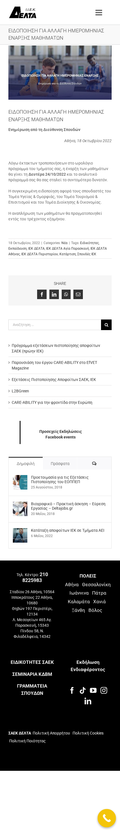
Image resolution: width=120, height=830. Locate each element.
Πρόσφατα (60, 463)
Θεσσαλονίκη (96, 584)
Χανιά (99, 601)
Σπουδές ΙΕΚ (86, 254)
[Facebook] (72, 690)
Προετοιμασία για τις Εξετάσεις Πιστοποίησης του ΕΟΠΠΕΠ (60, 479)
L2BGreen (20, 391)
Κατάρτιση (67, 254)
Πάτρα (99, 593)
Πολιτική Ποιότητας (27, 741)
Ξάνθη (78, 610)
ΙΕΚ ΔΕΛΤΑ (36, 249)
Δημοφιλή (26, 463)
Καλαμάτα (79, 601)
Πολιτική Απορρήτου (51, 733)
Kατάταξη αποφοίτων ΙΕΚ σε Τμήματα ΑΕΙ (67, 530)
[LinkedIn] (88, 701)
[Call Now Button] (107, 818)
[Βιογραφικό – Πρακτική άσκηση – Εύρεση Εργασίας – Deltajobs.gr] (20, 504)
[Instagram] (103, 690)
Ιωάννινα (79, 593)
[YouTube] (93, 690)
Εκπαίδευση (17, 249)
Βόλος (95, 610)
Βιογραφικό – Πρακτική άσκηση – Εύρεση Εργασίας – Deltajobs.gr (68, 506)
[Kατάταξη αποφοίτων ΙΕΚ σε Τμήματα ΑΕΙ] (20, 531)
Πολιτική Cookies (88, 733)
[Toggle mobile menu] (99, 12)
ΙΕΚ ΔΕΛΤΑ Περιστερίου (39, 254)
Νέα (64, 243)
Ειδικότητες (89, 243)
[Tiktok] (82, 690)
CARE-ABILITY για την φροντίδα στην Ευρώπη (52, 402)
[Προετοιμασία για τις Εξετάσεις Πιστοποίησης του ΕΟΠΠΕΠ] (20, 478)
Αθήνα (72, 584)
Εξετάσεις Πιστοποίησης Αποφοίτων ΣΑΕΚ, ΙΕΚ (54, 379)
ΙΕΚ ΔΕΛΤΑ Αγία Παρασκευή (67, 249)
